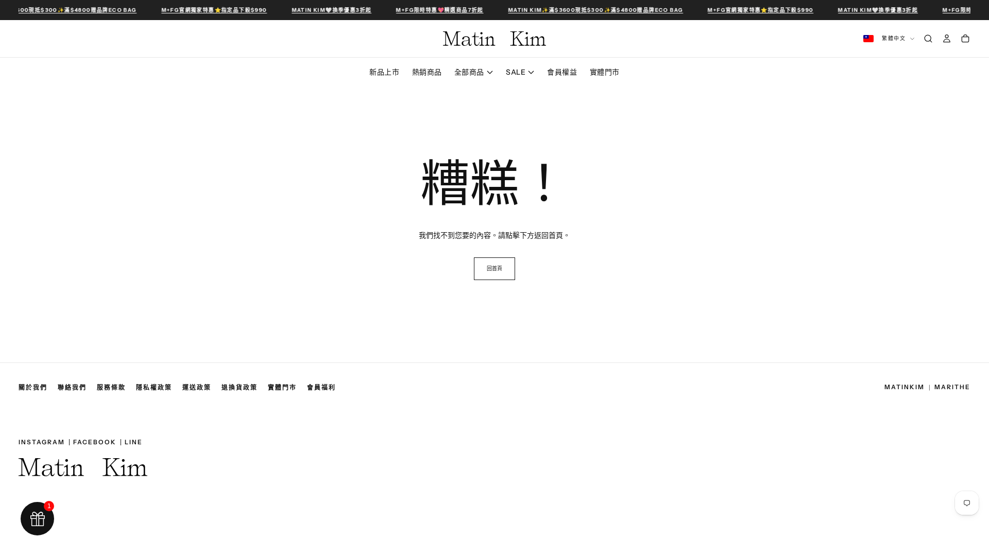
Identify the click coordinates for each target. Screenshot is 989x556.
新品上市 (384, 72)
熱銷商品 (427, 72)
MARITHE (952, 387)
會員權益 (562, 72)
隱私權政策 (154, 387)
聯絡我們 (72, 387)
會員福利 (321, 387)
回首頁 (494, 268)
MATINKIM (904, 387)
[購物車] (965, 38)
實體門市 (605, 72)
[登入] (947, 38)
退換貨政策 (239, 387)
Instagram (42, 442)
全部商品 (469, 72)
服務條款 (111, 387)
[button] (494, 10)
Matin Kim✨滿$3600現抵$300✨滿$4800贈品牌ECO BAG (594, 10)
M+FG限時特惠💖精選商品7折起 (438, 10)
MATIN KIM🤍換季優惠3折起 (330, 10)
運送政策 (196, 387)
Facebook (94, 442)
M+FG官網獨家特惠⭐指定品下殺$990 (213, 10)
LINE (134, 442)
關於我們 (33, 387)
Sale (515, 72)
